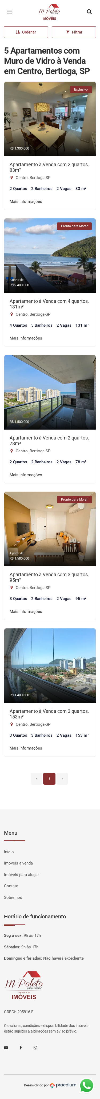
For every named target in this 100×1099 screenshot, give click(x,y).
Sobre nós (13, 897)
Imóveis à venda (18, 863)
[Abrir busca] (89, 12)
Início (9, 852)
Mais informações (26, 201)
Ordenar (29, 32)
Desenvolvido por (37, 1085)
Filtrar (77, 32)
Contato (11, 886)
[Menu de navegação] (10, 12)
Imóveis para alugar (21, 874)
